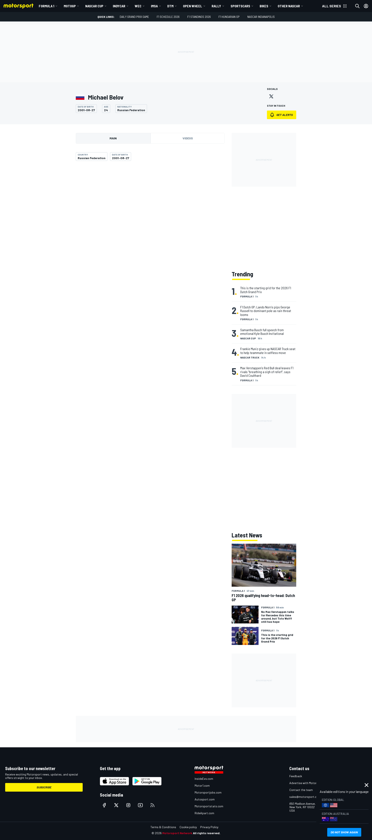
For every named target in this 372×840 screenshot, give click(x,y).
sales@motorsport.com (305, 796)
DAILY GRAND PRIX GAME (134, 16)
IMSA (154, 6)
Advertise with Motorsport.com (309, 783)
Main (113, 138)
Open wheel (192, 6)
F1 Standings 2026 (199, 16)
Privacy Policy (209, 827)
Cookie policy (188, 827)
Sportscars (240, 6)
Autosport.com (205, 799)
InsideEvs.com (204, 778)
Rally (216, 6)
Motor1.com (202, 785)
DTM (170, 6)
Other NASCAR (289, 6)
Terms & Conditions (163, 827)
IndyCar (119, 6)
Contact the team (301, 790)
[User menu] (366, 6)
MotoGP (70, 6)
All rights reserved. (206, 833)
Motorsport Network (177, 833)
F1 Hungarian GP (229, 16)
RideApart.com (204, 813)
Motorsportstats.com (209, 806)
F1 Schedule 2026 (168, 16)
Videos (188, 138)
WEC (138, 6)
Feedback (295, 776)
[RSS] (152, 805)
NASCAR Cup (94, 6)
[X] (271, 96)
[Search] (357, 6)
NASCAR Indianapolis (261, 16)
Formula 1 (46, 6)
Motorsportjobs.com (208, 792)
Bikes (264, 6)
